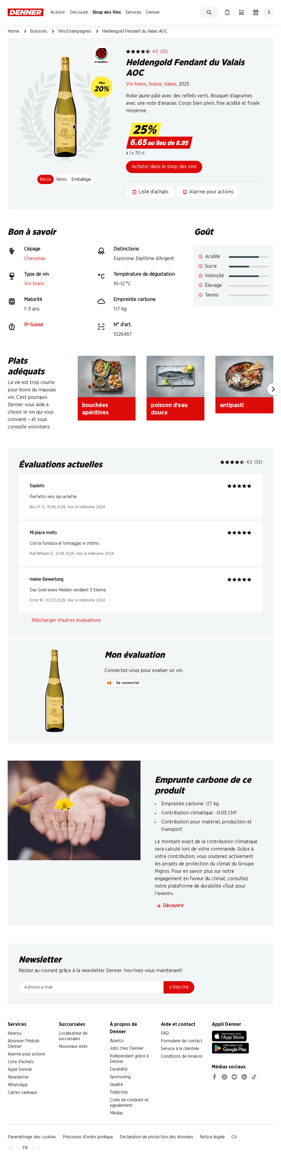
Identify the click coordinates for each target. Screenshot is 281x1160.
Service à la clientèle (180, 1048)
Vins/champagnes (74, 31)
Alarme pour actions (26, 1054)
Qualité (116, 1084)
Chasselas (34, 258)
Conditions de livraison (182, 1056)
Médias (116, 1113)
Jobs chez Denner (127, 1048)
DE (10, 1148)
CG (234, 1137)
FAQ (165, 1033)
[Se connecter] (269, 12)
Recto (45, 179)
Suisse (155, 84)
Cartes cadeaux (22, 1092)
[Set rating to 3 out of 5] (138, 51)
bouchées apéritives (95, 409)
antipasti (232, 405)
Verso (61, 179)
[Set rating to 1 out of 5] (128, 51)
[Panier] (241, 12)
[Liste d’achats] (227, 12)
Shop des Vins (106, 12)
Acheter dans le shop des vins (164, 166)
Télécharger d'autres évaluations (66, 620)
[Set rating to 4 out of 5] (143, 51)
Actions (57, 12)
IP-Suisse (33, 324)
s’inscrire (179, 987)
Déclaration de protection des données (156, 1137)
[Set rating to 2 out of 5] (133, 51)
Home (13, 31)
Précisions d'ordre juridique (88, 1137)
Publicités (119, 1092)
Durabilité (119, 1069)
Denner (153, 12)
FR (25, 1148)
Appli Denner (20, 1069)
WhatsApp (18, 1085)
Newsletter (18, 1077)
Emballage (81, 179)
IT (38, 1148)
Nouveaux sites (73, 1046)
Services (133, 12)
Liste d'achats (21, 1062)
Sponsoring (120, 1077)
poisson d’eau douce (169, 409)
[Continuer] (273, 389)
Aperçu (14, 1033)
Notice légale (212, 1137)
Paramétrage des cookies (32, 1137)
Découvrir (79, 12)
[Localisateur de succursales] (255, 12)
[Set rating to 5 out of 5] (148, 51)
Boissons (38, 31)
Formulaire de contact (181, 1041)
